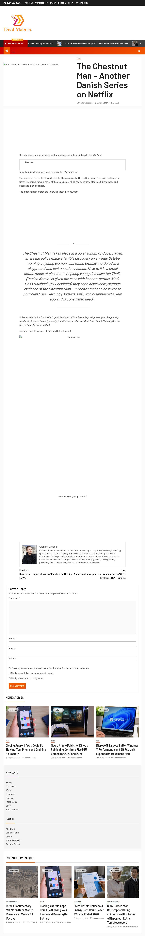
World (8, 790)
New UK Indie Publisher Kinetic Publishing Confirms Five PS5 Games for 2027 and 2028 (69, 749)
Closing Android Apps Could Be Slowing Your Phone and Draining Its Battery (26, 749)
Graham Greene (86, 103)
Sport (8, 805)
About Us (29, 3)
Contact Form (41, 3)
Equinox (67, 317)
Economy (10, 794)
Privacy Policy (81, 3)
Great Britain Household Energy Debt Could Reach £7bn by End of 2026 (78, 43)
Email (12, 648)
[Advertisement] (72, 132)
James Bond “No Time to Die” (34, 325)
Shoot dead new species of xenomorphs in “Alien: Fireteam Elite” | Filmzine (100, 574)
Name (12, 638)
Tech (79, 58)
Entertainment (12, 809)
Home (9, 782)
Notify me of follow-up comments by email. (32, 673)
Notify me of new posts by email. (27, 678)
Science (10, 798)
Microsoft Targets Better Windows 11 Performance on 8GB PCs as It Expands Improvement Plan (117, 749)
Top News (11, 786)
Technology (11, 802)
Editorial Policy (65, 3)
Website (13, 658)
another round (78, 321)
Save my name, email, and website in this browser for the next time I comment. (51, 668)
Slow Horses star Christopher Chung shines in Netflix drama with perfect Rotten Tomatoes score (121, 914)
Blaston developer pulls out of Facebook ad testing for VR (45, 574)
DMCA (53, 3)
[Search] (139, 51)
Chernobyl (108, 321)
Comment (14, 598)
